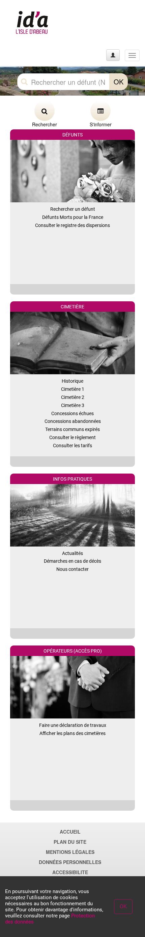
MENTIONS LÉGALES (70, 852)
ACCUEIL (70, 831)
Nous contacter (72, 569)
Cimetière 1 (72, 389)
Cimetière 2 (72, 397)
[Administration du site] (113, 55)
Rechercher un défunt (72, 209)
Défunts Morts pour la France (72, 217)
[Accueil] (31, 24)
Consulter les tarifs (72, 445)
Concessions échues (72, 413)
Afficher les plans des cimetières (72, 733)
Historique (72, 381)
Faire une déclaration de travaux (72, 725)
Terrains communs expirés (72, 429)
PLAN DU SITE (70, 841)
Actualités (72, 553)
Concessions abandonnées (73, 421)
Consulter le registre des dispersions (72, 225)
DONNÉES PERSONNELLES (70, 862)
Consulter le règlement (72, 437)
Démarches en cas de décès (72, 561)
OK (118, 81)
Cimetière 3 (72, 405)
